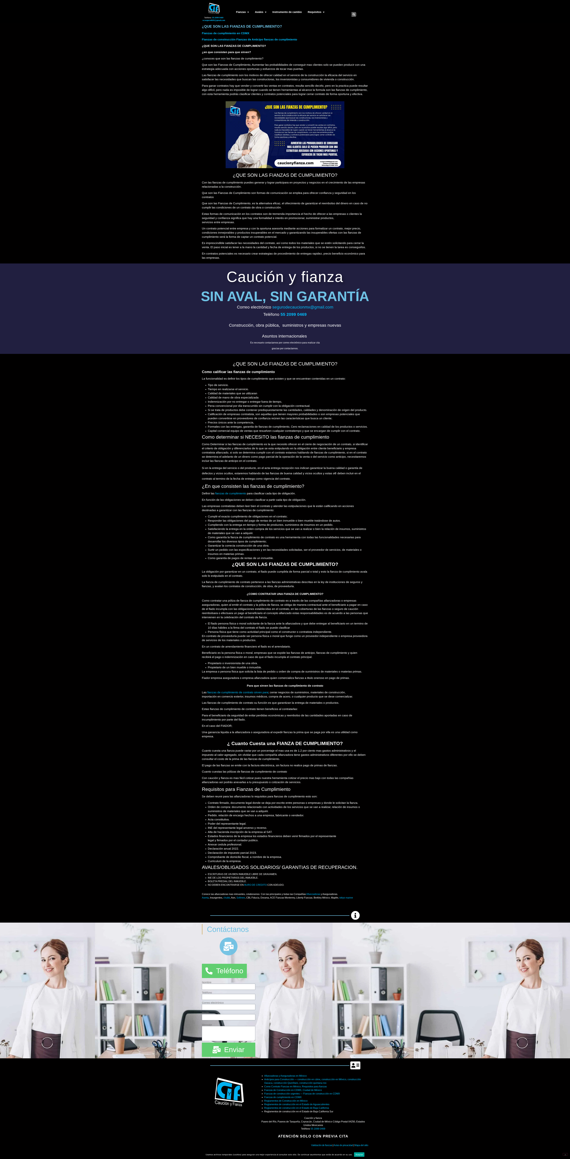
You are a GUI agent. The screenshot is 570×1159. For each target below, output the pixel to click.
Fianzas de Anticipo (250, 39)
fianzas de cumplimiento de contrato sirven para (237, 692)
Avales (259, 12)
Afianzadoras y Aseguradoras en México (285, 1076)
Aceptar (359, 1154)
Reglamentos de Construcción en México (286, 1101)
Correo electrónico (213, 1002)
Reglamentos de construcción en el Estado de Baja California (296, 1108)
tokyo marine (346, 897)
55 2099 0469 (318, 1128)
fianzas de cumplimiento (280, 39)
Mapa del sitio (361, 1145)
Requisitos (314, 12)
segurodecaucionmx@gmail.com (302, 307)
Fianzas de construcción (219, 39)
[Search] (354, 14)
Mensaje (207, 1024)
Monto (205, 1013)
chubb (226, 897)
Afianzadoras (313, 894)
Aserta (205, 897)
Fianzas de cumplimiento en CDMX (225, 33)
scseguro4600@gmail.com (213, 20)
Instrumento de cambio (287, 12)
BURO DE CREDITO (255, 885)
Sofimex (240, 897)
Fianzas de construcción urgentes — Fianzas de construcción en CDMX (302, 1093)
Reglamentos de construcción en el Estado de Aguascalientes (296, 1104)
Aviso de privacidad (343, 1145)
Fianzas (241, 12)
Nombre (206, 982)
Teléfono (207, 992)
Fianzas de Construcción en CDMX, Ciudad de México (293, 1090)
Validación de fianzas (321, 1145)
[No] (565, 1154)
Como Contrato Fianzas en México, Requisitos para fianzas (295, 1086)
